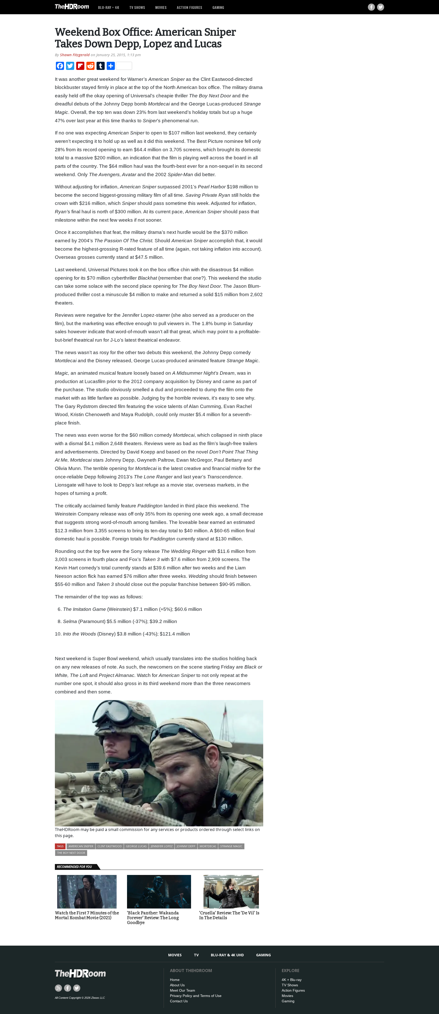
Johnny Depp (186, 846)
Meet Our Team (182, 990)
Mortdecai (208, 846)
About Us (177, 985)
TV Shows (137, 7)
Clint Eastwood (110, 846)
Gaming (218, 7)
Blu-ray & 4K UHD (227, 954)
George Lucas (136, 846)
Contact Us (179, 1001)
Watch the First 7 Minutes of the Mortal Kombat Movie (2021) (87, 915)
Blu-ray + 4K (108, 7)
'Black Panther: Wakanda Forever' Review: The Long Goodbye (153, 918)
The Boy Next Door (71, 853)
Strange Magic (231, 846)
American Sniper (81, 846)
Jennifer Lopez (162, 846)
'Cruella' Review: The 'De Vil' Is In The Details (229, 915)
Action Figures (189, 7)
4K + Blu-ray (292, 980)
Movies (161, 7)
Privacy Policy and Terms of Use (196, 996)
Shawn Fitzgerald (75, 54)
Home (175, 980)
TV (196, 954)
